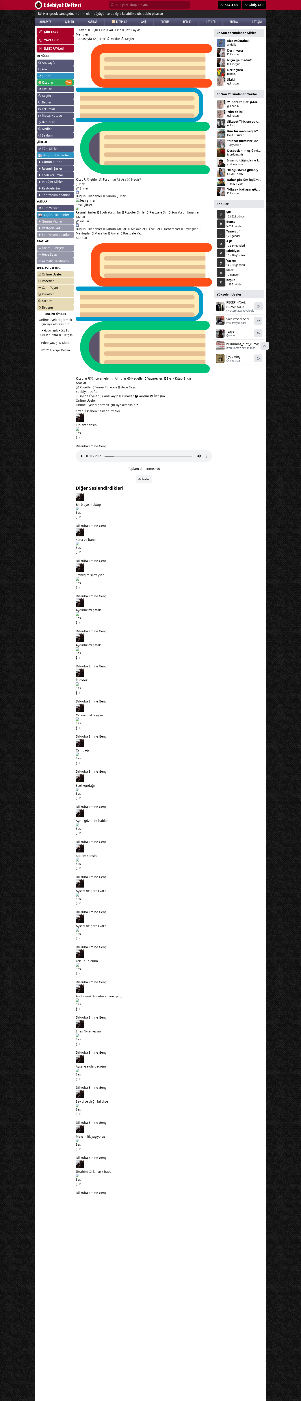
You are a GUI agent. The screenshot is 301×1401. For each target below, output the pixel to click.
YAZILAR (92, 21)
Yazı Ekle (114, 30)
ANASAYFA (45, 21)
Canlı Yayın (50, 287)
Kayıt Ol (84, 30)
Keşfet (46, 96)
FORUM (165, 21)
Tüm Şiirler (50, 148)
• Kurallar (44, 335)
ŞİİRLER (69, 21)
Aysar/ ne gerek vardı (91, 891)
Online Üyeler (52, 274)
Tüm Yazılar (50, 208)
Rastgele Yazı (51, 228)
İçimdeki (82, 680)
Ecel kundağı (85, 785)
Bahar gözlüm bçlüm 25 (245, 180)
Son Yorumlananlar (56, 195)
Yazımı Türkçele (53, 248)
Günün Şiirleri (52, 162)
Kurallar (48, 294)
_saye (230, 331)
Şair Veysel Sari (237, 319)
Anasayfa (48, 62)
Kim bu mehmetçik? (242, 131)
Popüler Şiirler (52, 182)
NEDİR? (187, 21)
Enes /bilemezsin (88, 1031)
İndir (145, 479)
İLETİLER (211, 21)
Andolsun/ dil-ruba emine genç (99, 996)
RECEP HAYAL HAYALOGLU (235, 304)
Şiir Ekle (99, 30)
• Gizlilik (64, 330)
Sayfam (47, 135)
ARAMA (234, 21)
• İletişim (67, 335)
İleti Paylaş (132, 30)
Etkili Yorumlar (52, 175)
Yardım (47, 301)
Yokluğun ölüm (87, 961)
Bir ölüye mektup (88, 504)
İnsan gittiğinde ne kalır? (246, 160)
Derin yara (235, 50)
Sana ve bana (86, 540)
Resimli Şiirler (52, 168)
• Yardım (55, 335)
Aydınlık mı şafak (88, 610)
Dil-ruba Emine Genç (91, 446)
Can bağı (82, 750)
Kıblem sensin (86, 425)
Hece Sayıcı (50, 254)
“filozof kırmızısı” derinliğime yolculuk (256, 141)
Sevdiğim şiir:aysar (90, 575)
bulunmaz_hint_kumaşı (243, 344)
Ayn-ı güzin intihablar (92, 820)
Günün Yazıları (52, 221)
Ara (44, 69)
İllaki (231, 79)
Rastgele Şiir (51, 188)
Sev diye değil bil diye (92, 1101)
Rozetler (48, 281)
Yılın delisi (235, 112)
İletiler (47, 102)
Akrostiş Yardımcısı (56, 261)
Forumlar (48, 109)
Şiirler (46, 76)
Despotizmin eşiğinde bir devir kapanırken (259, 150)
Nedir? (47, 129)
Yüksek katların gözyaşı (245, 189)
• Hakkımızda (50, 330)
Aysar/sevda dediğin (91, 1066)
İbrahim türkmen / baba (93, 1171)
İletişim (47, 307)
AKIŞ (144, 21)
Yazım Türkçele (106, 387)
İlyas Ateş (233, 356)
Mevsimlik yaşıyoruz (90, 1136)
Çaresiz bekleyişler (89, 715)
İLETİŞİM (257, 21)
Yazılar (47, 89)
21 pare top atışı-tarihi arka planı (252, 102)
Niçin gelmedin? (239, 60)
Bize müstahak (238, 41)
